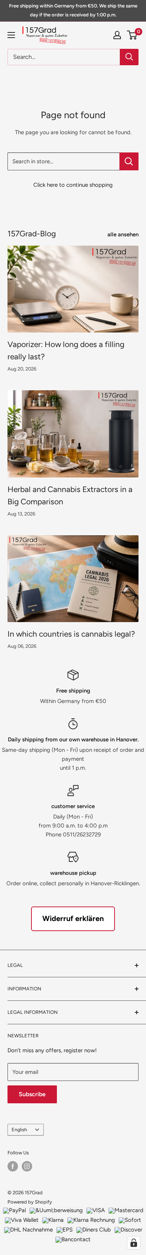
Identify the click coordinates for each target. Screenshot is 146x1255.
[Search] (129, 57)
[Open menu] (11, 35)
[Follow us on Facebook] (12, 1166)
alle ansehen (123, 234)
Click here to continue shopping (73, 185)
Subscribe (32, 1094)
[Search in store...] (129, 161)
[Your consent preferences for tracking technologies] (133, 1242)
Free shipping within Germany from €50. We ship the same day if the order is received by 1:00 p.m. (73, 10)
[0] (132, 35)
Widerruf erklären (73, 918)
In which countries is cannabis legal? (71, 633)
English (19, 1129)
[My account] (117, 35)
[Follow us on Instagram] (27, 1166)
